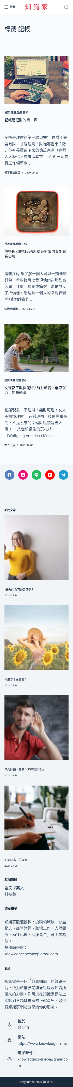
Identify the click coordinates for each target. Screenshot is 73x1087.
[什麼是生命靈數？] (36, 637)
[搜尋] (66, 7)
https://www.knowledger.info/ (43, 1043)
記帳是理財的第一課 (20, 120)
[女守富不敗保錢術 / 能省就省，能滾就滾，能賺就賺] (36, 348)
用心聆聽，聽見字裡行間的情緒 (24, 769)
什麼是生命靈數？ (15, 679)
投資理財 (9, 243)
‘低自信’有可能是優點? (18, 589)
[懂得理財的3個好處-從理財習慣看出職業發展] (36, 211)
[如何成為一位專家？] (36, 818)
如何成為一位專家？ (17, 860)
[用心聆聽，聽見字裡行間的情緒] (36, 727)
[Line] (36, 475)
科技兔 (10, 894)
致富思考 (22, 112)
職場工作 (21, 243)
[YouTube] (50, 475)
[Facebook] (9, 475)
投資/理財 (10, 112)
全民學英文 (14, 888)
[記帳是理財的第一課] (36, 80)
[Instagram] (23, 475)
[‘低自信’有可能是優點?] (36, 547)
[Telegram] (63, 475)
